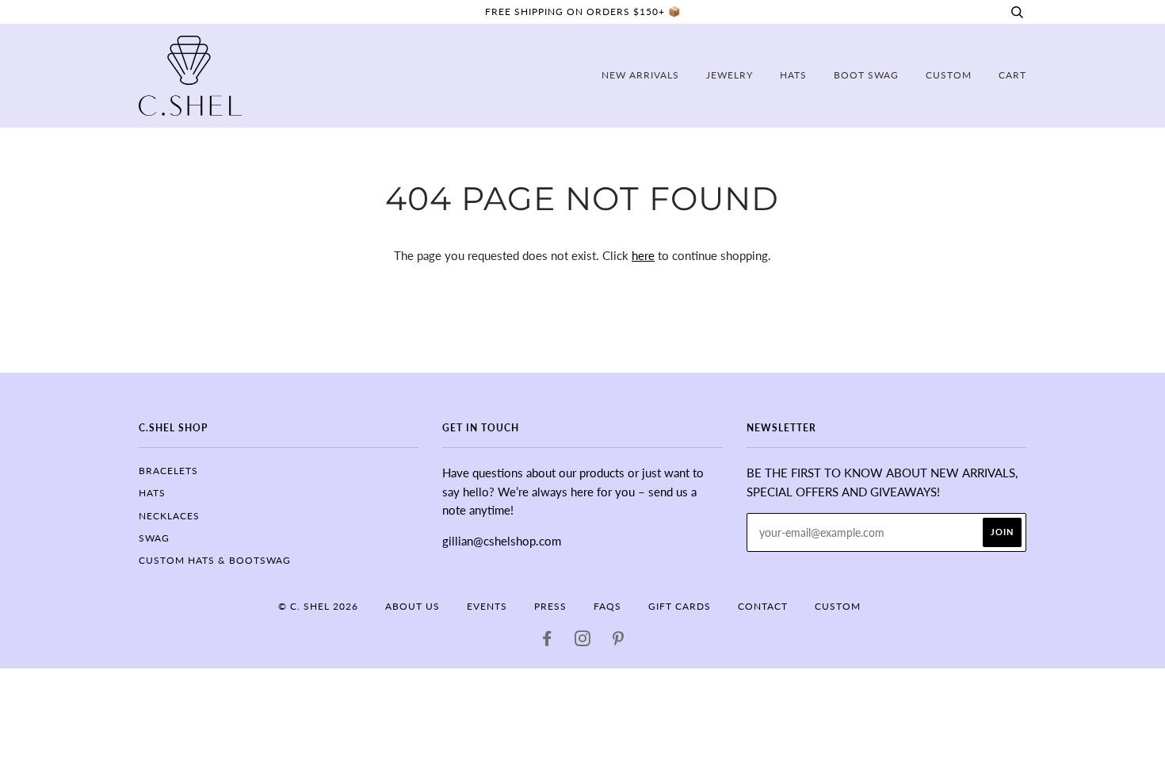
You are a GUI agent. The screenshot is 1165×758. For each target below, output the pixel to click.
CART (1012, 75)
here (643, 255)
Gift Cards (679, 606)
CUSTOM (949, 75)
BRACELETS (168, 471)
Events (487, 606)
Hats (793, 75)
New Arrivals (640, 75)
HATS (152, 493)
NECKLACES (169, 516)
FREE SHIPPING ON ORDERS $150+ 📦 (583, 11)
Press (550, 606)
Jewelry (729, 75)
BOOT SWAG (866, 75)
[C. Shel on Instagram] (583, 641)
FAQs (607, 606)
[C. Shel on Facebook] (547, 641)
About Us (412, 606)
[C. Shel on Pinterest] (618, 641)
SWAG (154, 538)
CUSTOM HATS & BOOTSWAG (215, 560)
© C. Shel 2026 (318, 606)
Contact (763, 606)
